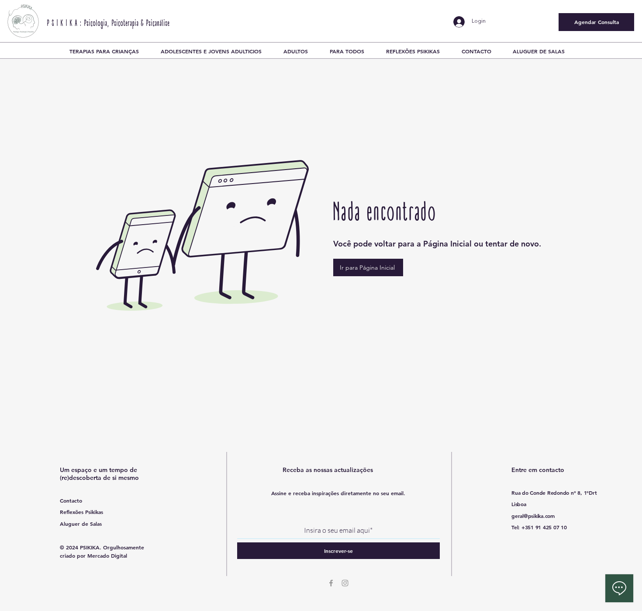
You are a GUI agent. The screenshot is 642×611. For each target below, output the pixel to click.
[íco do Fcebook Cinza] (331, 583)
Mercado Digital (107, 555)
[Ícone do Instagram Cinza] (345, 583)
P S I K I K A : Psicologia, (79, 23)
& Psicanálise (155, 23)
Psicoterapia (125, 23)
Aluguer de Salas (81, 523)
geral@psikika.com (533, 515)
